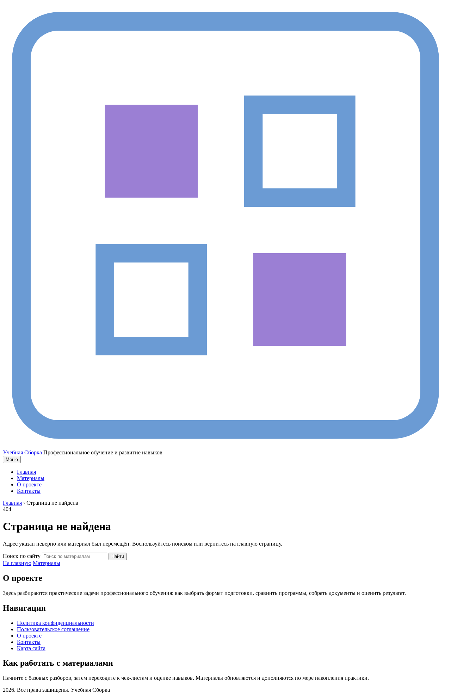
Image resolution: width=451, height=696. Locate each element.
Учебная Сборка (22, 452)
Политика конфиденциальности (55, 623)
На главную (17, 563)
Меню (12, 459)
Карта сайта (31, 648)
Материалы (30, 478)
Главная (26, 472)
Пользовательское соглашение (53, 629)
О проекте (29, 484)
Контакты (29, 491)
